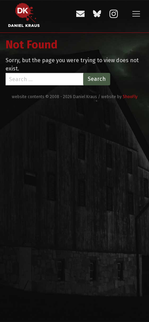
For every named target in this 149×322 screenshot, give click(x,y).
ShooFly (130, 96)
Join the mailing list (80, 13)
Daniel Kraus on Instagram (113, 13)
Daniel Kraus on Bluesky (97, 13)
